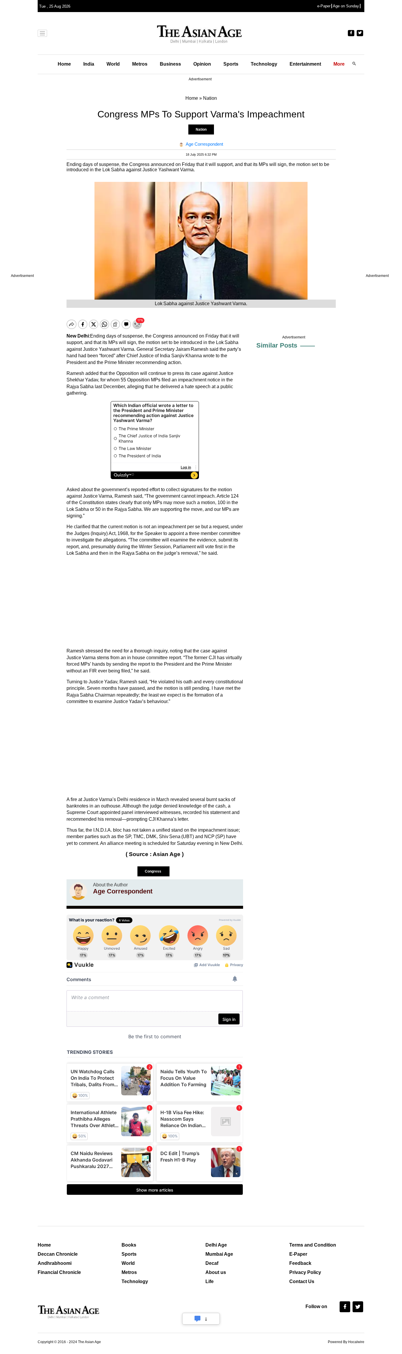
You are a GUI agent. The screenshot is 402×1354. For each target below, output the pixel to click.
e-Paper (323, 6)
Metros (139, 64)
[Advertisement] (155, 602)
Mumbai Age (219, 1254)
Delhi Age (216, 1244)
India (88, 64)
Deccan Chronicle (58, 1254)
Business (170, 64)
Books (129, 1244)
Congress (153, 871)
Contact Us (301, 1281)
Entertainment (305, 64)
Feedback (300, 1263)
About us (215, 1272)
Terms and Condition (312, 1244)
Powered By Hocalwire (346, 1342)
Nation (201, 129)
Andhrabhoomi (55, 1263)
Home (64, 64)
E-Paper (298, 1254)
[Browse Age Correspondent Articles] (78, 891)
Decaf (211, 1263)
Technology (264, 64)
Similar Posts (276, 345)
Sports (230, 64)
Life (209, 1281)
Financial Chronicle (59, 1272)
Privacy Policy (305, 1272)
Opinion (202, 64)
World (113, 64)
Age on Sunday (346, 6)
